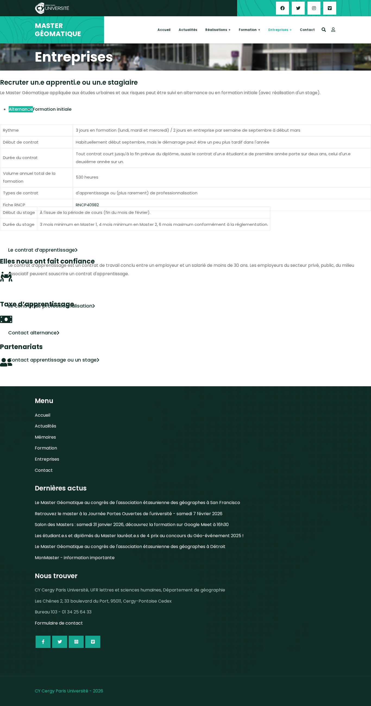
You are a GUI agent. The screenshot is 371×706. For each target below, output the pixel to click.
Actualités (188, 29)
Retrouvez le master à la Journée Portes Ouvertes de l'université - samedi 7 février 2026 (128, 514)
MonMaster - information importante (75, 558)
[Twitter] (298, 8)
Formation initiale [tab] (52, 109)
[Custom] (329, 8)
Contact (307, 29)
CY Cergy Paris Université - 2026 (69, 691)
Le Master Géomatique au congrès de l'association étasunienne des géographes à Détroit (130, 546)
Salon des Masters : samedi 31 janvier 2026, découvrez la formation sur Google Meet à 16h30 (132, 524)
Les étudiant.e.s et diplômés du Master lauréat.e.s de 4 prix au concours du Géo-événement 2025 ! (139, 536)
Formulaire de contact (59, 623)
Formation (248, 29)
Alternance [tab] (21, 109)
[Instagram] (313, 8)
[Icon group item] (43, 642)
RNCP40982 (87, 205)
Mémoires (45, 437)
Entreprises (278, 29)
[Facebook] (282, 8)
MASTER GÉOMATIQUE (58, 30)
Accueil (164, 29)
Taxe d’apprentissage (37, 304)
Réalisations (216, 29)
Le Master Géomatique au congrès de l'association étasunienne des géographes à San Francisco (137, 502)
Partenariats (21, 346)
